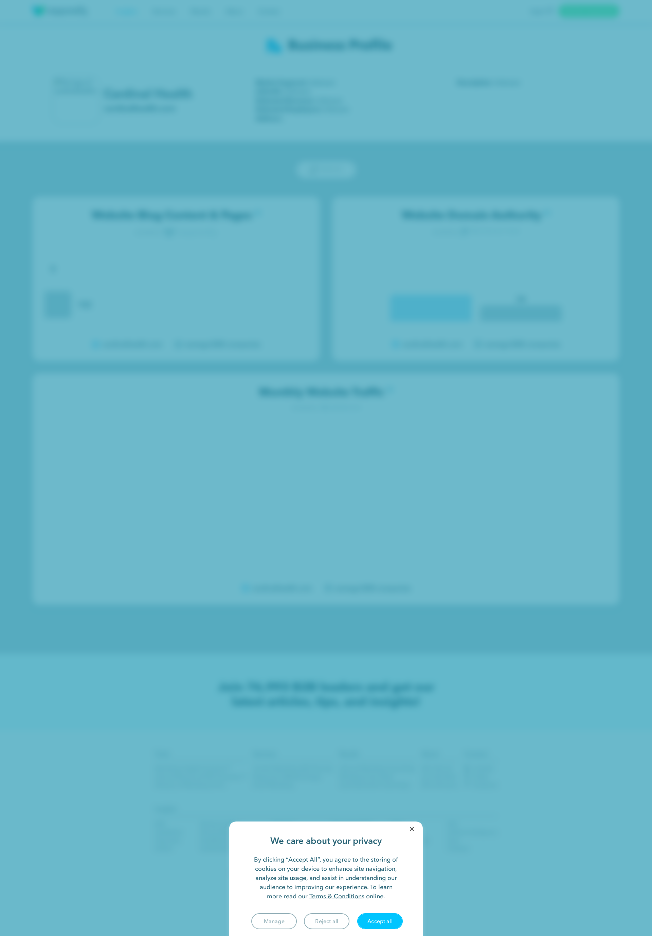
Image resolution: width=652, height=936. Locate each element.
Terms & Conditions (336, 896)
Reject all (326, 921)
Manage (274, 921)
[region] (326, 879)
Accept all (380, 921)
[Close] (411, 829)
